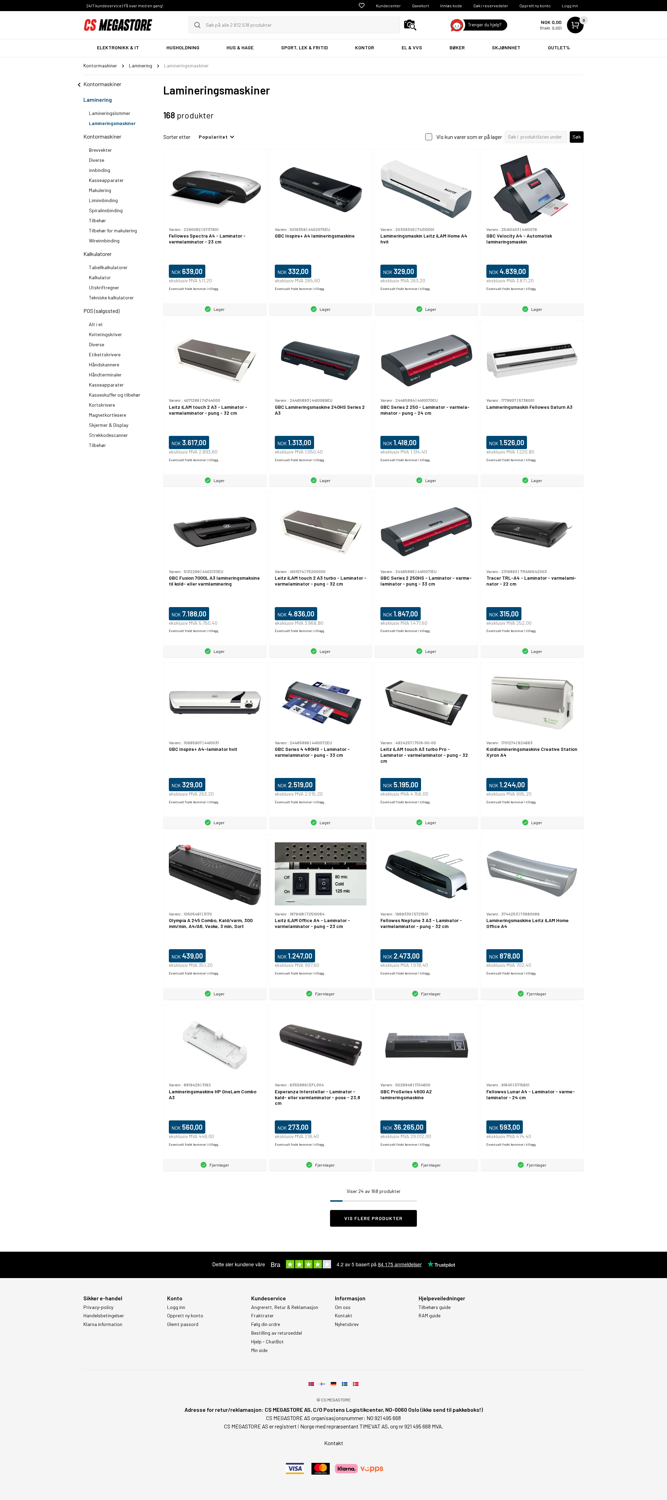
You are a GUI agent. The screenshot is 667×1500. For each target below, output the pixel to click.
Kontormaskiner (102, 136)
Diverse (96, 160)
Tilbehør (97, 220)
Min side (259, 1350)
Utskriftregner (104, 287)
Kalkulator (100, 277)
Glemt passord (182, 1324)
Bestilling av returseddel (276, 1333)
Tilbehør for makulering (113, 230)
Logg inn (570, 5)
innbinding (99, 170)
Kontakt (343, 1315)
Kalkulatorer (97, 253)
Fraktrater (262, 1315)
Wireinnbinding (104, 240)
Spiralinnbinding (106, 210)
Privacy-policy (98, 1307)
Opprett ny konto (535, 5)
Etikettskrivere (105, 354)
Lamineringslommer (109, 113)
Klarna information (102, 1324)
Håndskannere (104, 364)
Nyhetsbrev (347, 1324)
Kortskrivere (102, 405)
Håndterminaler (105, 375)
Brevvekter (100, 150)
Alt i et (96, 324)
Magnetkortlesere (107, 415)
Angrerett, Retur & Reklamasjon (284, 1307)
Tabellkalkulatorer (108, 267)
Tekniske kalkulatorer (111, 297)
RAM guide (429, 1315)
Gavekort (420, 5)
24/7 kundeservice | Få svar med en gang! (124, 5)
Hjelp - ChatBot (267, 1341)
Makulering (100, 190)
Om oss (343, 1307)
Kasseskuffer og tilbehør (114, 395)
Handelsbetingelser (103, 1315)
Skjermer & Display (108, 425)
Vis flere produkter (373, 1218)
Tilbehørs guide (435, 1307)
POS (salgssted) (101, 310)
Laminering (97, 99)
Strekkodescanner (108, 435)
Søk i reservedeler (490, 5)
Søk (577, 137)
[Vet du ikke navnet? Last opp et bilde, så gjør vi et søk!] (410, 25)
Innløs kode (451, 5)
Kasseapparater (106, 180)
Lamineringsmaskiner (112, 123)
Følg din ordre (265, 1324)
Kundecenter (388, 5)
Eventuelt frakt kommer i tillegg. (194, 289)
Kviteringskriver (105, 334)
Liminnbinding (103, 200)
